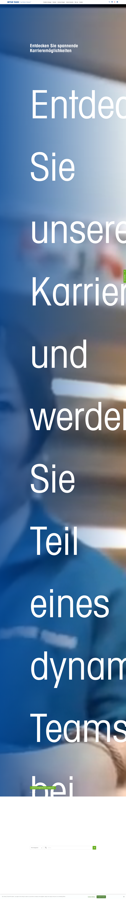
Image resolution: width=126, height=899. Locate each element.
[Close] (123, 896)
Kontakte (81, 2)
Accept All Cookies (101, 896)
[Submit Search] (94, 848)
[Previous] (30, 792)
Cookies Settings (91, 896)
